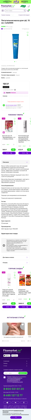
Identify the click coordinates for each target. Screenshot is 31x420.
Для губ (17, 75)
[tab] (14, 61)
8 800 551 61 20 (13, 389)
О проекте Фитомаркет (24, 15)
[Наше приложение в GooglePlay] (14, 355)
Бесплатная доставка (11, 105)
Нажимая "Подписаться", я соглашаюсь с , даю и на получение (16, 379)
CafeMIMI (8, 77)
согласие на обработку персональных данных (13, 380)
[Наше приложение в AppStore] (6, 355)
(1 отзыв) (10, 26)
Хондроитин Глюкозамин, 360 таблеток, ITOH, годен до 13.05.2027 (24, 292)
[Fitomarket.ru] (8, 6)
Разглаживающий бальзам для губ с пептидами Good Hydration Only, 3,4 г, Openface (24, 139)
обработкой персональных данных (20, 414)
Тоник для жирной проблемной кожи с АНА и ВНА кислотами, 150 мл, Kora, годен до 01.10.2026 (8, 293)
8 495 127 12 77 (13, 395)
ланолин (15, 72)
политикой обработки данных (15, 378)
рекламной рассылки (17, 382)
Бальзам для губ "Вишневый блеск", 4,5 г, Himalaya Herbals (8, 137)
